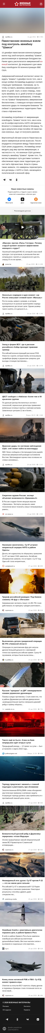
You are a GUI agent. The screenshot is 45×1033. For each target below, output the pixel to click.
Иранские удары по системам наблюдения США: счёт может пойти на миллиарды (21, 447)
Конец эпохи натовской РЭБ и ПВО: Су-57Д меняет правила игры (21, 980)
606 (41, 753)
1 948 (41, 415)
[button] (4, 179)
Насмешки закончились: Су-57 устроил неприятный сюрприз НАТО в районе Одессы (20, 547)
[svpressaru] (3, 610)
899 (41, 566)
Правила (27, 1010)
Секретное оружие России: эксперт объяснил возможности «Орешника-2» (19, 496)
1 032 (41, 514)
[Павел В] (3, 37)
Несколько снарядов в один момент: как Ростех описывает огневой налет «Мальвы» (22, 296)
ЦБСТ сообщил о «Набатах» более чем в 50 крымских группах (22, 397)
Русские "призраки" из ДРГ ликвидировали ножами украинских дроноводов (22, 692)
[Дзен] (37, 1019)
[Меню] (4, 4)
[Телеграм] (7, 1019)
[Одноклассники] (17, 1019)
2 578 (41, 366)
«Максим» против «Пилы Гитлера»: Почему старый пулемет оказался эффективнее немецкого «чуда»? (22, 245)
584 (41, 803)
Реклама (6, 1006)
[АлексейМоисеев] (3, 949)
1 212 (41, 464)
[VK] (27, 1019)
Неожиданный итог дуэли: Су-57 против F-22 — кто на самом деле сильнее (22, 882)
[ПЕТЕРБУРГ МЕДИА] (3, 899)
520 (41, 899)
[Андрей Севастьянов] (3, 314)
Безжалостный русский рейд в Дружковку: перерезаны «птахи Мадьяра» (21, 835)
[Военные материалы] (22, 4)
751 (41, 709)
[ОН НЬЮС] (3, 514)
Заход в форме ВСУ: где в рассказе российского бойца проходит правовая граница (20, 347)
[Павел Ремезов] (3, 366)
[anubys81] (3, 264)
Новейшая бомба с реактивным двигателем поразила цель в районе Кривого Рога (22, 931)
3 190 (41, 313)
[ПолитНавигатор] (3, 753)
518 (41, 948)
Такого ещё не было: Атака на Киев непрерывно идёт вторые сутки (18, 741)
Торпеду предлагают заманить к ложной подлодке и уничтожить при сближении (20, 785)
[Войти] (41, 4)
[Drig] (3, 709)
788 (41, 660)
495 (41, 995)
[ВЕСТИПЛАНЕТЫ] (3, 566)
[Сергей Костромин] (3, 465)
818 (41, 610)
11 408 (40, 264)
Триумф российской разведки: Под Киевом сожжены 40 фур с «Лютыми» (21, 598)
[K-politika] (3, 660)
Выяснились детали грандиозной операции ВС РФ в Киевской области (22, 642)
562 (41, 849)
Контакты (27, 1006)
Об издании (7, 1010)
